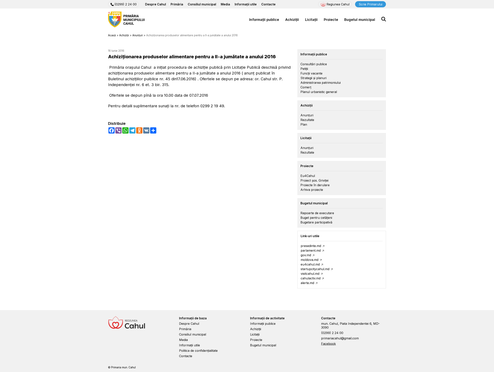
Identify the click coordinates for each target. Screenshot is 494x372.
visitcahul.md (310, 274)
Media (225, 4)
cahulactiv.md (311, 278)
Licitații (311, 20)
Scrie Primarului (370, 4)
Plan (303, 124)
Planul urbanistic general (318, 92)
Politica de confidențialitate (198, 351)
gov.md (306, 255)
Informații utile (246, 4)
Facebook (328, 344)
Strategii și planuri (313, 78)
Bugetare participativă (316, 222)
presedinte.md (311, 246)
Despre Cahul (155, 4)
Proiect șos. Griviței (314, 180)
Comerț (305, 87)
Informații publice (264, 20)
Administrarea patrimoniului (320, 83)
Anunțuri (306, 115)
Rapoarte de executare (317, 213)
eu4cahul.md (310, 264)
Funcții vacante (311, 73)
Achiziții (292, 20)
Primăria (177, 4)
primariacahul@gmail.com (340, 338)
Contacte (268, 4)
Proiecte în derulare (315, 185)
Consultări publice (313, 64)
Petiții (304, 69)
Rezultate (307, 120)
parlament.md (311, 250)
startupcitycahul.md (315, 269)
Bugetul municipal (359, 20)
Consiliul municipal (202, 4)
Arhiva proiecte (311, 190)
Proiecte (331, 20)
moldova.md (309, 260)
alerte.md (307, 283)
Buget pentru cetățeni (316, 218)
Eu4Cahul (307, 176)
